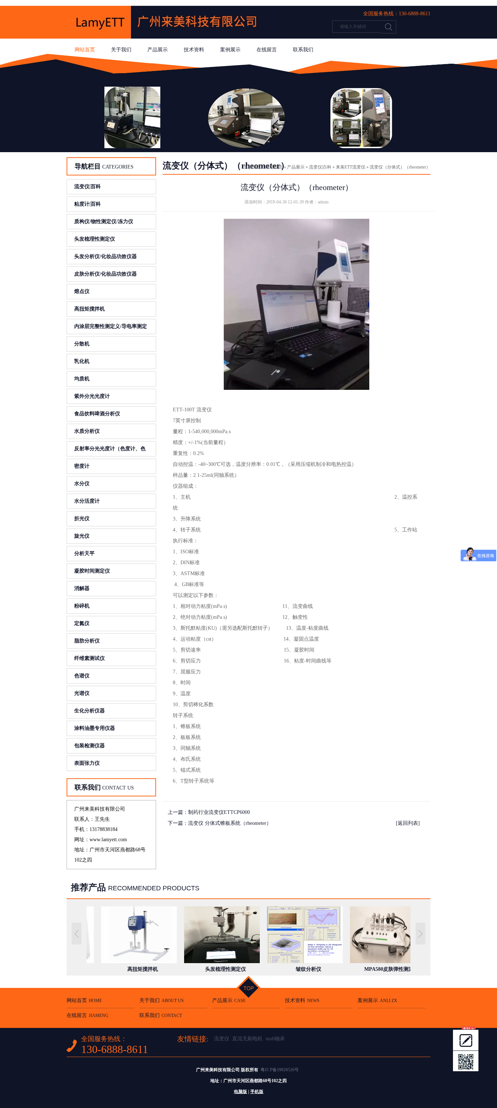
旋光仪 (82, 536)
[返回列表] (408, 823)
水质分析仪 (87, 431)
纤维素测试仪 (89, 658)
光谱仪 (82, 693)
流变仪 (221, 1038)
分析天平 (84, 553)
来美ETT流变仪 (350, 167)
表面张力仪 (87, 763)
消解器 (82, 588)
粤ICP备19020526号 (280, 1069)
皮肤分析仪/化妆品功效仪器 (105, 274)
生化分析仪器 (89, 710)
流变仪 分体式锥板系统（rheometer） (229, 823)
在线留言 (267, 49)
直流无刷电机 (247, 1038)
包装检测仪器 (89, 745)
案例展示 (230, 49)
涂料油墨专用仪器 (94, 728)
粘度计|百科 (87, 204)
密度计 (82, 466)
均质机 (82, 378)
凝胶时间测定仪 (92, 571)
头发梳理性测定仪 (94, 239)
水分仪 (82, 483)
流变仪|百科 (87, 186)
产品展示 (157, 49)
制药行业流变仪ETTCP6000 (219, 812)
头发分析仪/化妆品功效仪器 (105, 256)
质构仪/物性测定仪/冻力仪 (103, 221)
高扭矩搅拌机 (89, 309)
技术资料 (194, 49)
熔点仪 (82, 291)
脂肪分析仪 (87, 641)
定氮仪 (82, 623)
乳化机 (82, 361)
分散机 (82, 344)
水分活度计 (87, 501)
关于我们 (121, 49)
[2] (248, 114)
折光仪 (82, 518)
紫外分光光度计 (92, 396)
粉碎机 (82, 606)
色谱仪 (82, 675)
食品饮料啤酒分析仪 (97, 413)
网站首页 (85, 49)
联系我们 (303, 49)
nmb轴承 (275, 1038)
